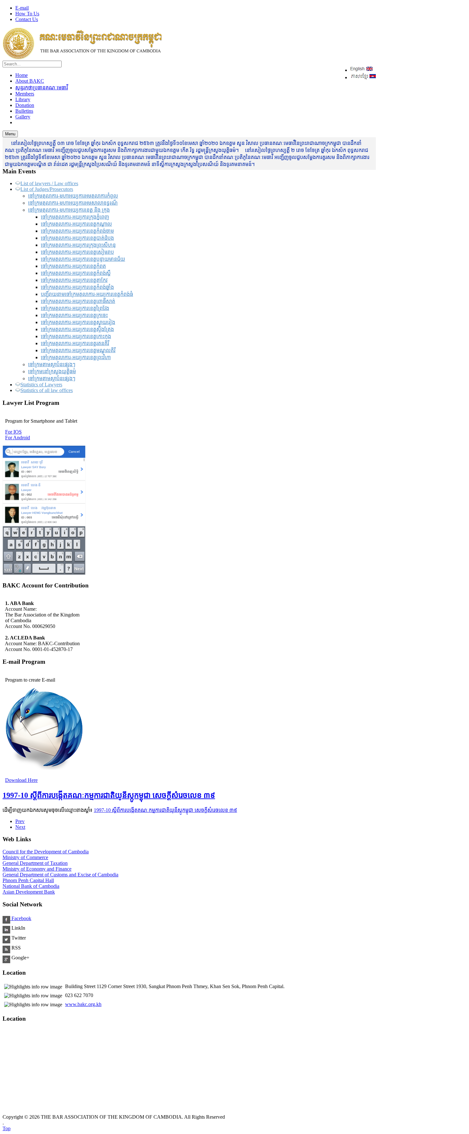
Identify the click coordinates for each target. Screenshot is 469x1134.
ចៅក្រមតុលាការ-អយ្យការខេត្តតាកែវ (74, 280)
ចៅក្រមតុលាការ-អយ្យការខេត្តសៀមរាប (77, 252)
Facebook (20, 918)
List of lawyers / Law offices (49, 183)
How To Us (27, 13)
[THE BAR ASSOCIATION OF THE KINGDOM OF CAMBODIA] (82, 57)
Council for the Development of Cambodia (46, 851)
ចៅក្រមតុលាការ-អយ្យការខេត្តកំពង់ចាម (77, 231)
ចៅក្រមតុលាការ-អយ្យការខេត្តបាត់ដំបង (77, 238)
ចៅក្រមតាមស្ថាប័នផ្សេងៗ (51, 364)
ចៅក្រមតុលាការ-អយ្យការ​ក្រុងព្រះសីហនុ (78, 245)
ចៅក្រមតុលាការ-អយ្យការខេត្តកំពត (73, 266)
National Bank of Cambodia (31, 886)
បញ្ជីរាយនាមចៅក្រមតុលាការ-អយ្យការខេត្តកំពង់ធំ (87, 294)
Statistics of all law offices (46, 390)
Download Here (21, 780)
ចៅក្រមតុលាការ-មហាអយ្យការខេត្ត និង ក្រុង (69, 210)
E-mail (22, 8)
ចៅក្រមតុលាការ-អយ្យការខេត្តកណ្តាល (76, 224)
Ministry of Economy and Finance (37, 869)
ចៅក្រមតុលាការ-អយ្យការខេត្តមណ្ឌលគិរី (78, 350)
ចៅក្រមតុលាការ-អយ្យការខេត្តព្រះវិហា (76, 357)
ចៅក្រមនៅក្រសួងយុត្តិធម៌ (52, 371)
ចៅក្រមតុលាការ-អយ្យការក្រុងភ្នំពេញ (75, 217)
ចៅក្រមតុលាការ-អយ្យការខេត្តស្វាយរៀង (78, 322)
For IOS (13, 432)
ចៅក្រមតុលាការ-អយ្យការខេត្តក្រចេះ (74, 315)
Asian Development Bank (29, 892)
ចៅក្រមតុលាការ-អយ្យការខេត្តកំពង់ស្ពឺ (76, 273)
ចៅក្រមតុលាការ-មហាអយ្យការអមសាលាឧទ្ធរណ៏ (73, 203)
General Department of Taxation (35, 863)
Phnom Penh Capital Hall (28, 880)
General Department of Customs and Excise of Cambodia (60, 874)
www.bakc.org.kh (83, 1004)
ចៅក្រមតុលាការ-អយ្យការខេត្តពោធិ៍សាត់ (78, 301)
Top (7, 1128)
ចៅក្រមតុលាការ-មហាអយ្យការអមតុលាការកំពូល (73, 196)
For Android (17, 437)
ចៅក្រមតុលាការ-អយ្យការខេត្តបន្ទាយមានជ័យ (83, 259)
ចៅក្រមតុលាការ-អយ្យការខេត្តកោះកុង (76, 336)
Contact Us (26, 19)
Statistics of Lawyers (41, 384)
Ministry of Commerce (25, 857)
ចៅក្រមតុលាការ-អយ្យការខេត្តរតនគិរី (75, 343)
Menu (10, 134)
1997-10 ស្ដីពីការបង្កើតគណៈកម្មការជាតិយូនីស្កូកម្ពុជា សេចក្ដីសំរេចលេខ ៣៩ (109, 795)
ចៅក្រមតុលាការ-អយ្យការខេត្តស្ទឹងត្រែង (77, 329)
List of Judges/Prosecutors (46, 189)
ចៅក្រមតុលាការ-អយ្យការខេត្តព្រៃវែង (75, 308)
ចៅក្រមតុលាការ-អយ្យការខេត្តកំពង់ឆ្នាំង (77, 287)
